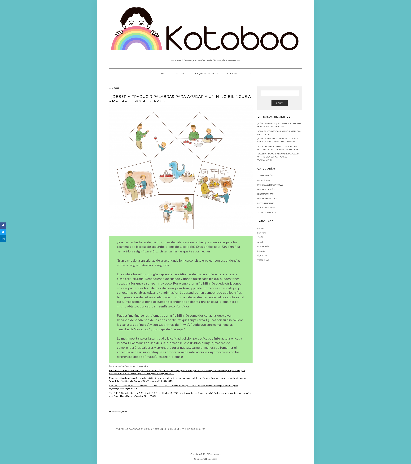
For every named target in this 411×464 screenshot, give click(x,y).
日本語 (260, 237)
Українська (263, 260)
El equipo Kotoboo (206, 74)
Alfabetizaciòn (265, 175)
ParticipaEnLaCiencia (268, 207)
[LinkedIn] (3, 238)
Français (261, 233)
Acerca (180, 74)
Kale (196, 459)
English (261, 228)
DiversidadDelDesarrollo (270, 185)
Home (163, 74)
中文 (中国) (262, 255)
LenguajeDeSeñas (266, 189)
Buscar (279, 103)
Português (263, 246)
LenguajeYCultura (267, 198)
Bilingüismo (122, 412)
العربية (260, 242)
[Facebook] (3, 225)
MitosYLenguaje (265, 203)
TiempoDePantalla (266, 212)
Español (233, 74)
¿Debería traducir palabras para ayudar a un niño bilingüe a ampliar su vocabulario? (278, 157)
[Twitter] (3, 232)
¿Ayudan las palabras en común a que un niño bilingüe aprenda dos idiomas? (160, 429)
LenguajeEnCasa (265, 194)
